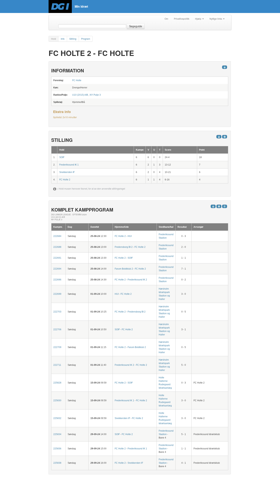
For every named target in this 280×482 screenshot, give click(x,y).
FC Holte (76, 80)
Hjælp (198, 18)
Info (63, 38)
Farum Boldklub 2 (124, 268)
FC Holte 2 (64, 179)
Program (85, 38)
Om (166, 18)
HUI (130, 236)
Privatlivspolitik (181, 18)
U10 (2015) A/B (80, 95)
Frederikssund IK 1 (69, 164)
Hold (53, 38)
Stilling (72, 38)
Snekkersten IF (67, 172)
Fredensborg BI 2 (124, 247)
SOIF (61, 157)
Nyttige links (216, 18)
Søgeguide (135, 26)
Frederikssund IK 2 (137, 279)
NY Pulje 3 (95, 95)
